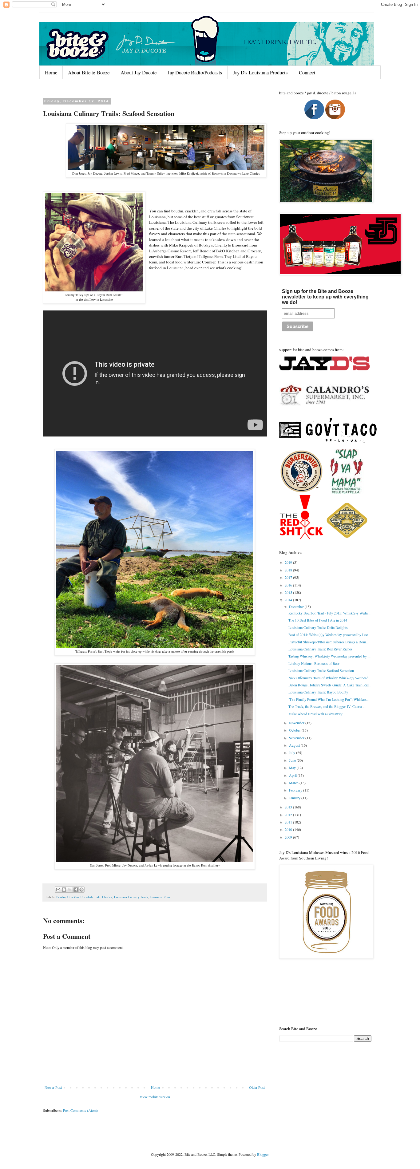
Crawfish (87, 897)
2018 (289, 569)
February (296, 790)
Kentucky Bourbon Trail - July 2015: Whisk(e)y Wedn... (329, 612)
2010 (289, 829)
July (292, 752)
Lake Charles (103, 897)
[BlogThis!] (64, 890)
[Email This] (58, 890)
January (295, 797)
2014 (289, 599)
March (294, 782)
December (297, 606)
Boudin (60, 897)
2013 (289, 806)
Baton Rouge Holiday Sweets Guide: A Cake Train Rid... (329, 684)
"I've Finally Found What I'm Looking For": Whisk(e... (328, 699)
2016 (289, 585)
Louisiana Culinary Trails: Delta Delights (318, 627)
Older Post (257, 1087)
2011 (289, 821)
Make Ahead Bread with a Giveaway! (315, 713)
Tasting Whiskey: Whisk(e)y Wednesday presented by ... (329, 656)
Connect (307, 72)
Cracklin (73, 897)
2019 (289, 562)
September (297, 737)
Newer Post (53, 1087)
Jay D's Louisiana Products (260, 72)
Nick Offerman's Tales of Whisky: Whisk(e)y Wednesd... (329, 677)
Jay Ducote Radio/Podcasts (195, 72)
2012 (289, 814)
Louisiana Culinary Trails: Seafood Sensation (321, 670)
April (293, 775)
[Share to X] (70, 890)
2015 (289, 592)
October (295, 730)
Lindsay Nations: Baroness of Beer (313, 663)
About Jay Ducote (139, 72)
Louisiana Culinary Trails (131, 897)
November (297, 722)
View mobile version (155, 1096)
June (293, 760)
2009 (289, 837)
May (293, 767)
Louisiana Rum (160, 897)
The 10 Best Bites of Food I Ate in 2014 (317, 620)
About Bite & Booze (88, 72)
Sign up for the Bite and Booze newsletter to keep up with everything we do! (325, 297)
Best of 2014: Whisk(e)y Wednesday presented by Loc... (329, 634)
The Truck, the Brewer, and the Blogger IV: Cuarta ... (327, 706)
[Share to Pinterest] (81, 890)
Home (51, 72)
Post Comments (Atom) (80, 1110)
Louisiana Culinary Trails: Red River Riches (320, 648)
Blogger (262, 1154)
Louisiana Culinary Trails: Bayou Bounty (318, 691)
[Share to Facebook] (76, 890)
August (295, 745)
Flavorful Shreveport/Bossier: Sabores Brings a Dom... (328, 641)
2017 (289, 577)
